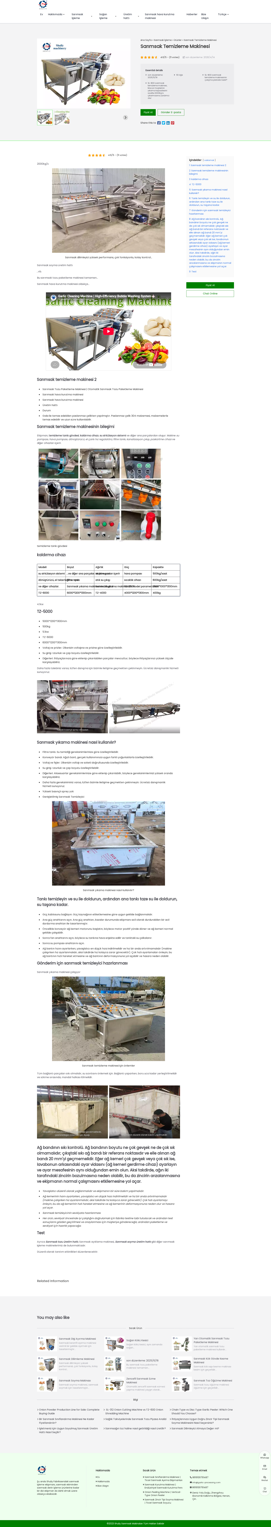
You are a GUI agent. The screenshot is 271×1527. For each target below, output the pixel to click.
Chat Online (210, 293)
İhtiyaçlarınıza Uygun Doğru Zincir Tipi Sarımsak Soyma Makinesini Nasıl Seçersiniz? (200, 1421)
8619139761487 (200, 1477)
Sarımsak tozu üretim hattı (62, 1242)
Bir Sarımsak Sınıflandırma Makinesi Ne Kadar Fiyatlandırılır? (66, 1421)
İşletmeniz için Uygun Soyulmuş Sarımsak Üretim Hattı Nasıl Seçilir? (68, 1430)
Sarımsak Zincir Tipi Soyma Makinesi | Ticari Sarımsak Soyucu (164, 1501)
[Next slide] (125, 117)
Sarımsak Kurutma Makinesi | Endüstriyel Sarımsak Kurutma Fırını (163, 1486)
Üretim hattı (127, 16)
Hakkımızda (55, 14)
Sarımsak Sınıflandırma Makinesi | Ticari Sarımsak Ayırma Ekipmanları (163, 1479)
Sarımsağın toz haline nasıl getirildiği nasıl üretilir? (135, 1428)
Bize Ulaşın (205, 16)
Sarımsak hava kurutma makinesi (159, 16)
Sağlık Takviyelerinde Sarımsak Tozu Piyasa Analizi (135, 1419)
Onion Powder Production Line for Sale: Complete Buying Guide (69, 1411)
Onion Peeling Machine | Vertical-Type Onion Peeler (163, 1494)
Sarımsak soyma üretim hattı (133, 1242)
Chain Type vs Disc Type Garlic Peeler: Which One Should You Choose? (202, 1411)
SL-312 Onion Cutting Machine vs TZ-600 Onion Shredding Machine (134, 1411)
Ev (41, 14)
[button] (45, 117)
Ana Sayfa (146, 40)
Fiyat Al (148, 112)
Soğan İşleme (103, 16)
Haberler (191, 14)
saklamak (209, 160)
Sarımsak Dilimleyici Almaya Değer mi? (195, 1428)
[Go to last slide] (42, 117)
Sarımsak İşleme (77, 16)
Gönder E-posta (171, 112)
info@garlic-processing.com (206, 1482)
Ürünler (178, 40)
